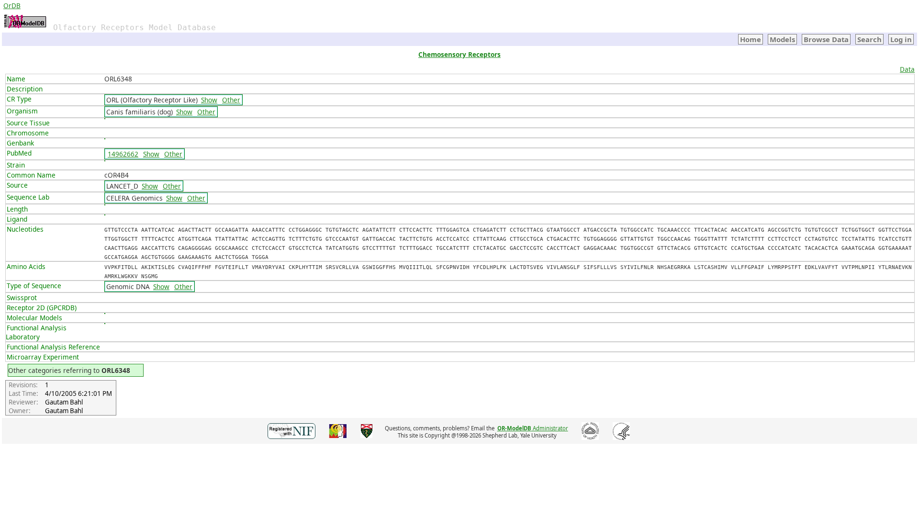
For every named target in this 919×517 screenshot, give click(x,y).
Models (782, 39)
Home (750, 39)
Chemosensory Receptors (459, 54)
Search (869, 39)
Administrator (532, 428)
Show (209, 99)
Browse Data (826, 39)
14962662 (123, 153)
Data (907, 69)
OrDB (12, 5)
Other (231, 99)
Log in (901, 39)
